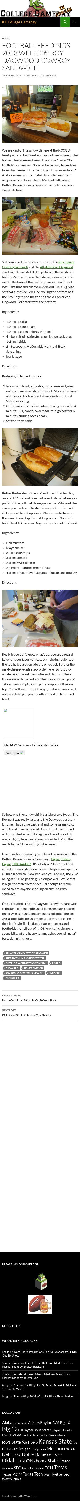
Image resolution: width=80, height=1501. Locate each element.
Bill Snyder (25, 1430)
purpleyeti (31, 75)
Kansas (29, 1441)
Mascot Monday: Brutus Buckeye (23, 1366)
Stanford (40, 1468)
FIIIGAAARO (12, 968)
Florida (15, 1435)
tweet (46, 1474)
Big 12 (10, 1429)
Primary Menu (75, 22)
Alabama (10, 1422)
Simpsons (54, 973)
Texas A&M (12, 1473)
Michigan (22, 1448)
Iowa (62, 1435)
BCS (55, 1422)
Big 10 (65, 1422)
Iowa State (11, 1441)
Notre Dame (34, 1454)
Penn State (7, 1468)
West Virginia (11, 1479)
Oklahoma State (42, 1460)
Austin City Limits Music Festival (25, 958)
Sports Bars (28, 1468)
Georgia (54, 1435)
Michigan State (38, 1449)
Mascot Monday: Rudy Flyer (20, 1377)
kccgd (5, 1351)
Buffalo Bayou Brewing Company (26, 963)
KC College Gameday (19, 22)
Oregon (64, 1461)
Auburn (34, 1423)
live (75, 1442)
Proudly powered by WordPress (19, 1495)
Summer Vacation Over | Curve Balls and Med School (35, 1363)
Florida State (30, 1435)
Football (43, 1435)
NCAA (70, 1449)
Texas (60, 1467)
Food (5, 38)
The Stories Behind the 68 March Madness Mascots (34, 1374)
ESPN (6, 1435)
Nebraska (11, 1454)
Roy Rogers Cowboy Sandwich (24, 973)
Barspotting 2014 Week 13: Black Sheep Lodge (43, 1396)
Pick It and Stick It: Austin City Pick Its (26, 1013)
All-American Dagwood (56, 267)
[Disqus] (40, 1082)
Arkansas (22, 1423)
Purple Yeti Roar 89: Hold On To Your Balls (29, 998)
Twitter (57, 1474)
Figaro (56, 963)
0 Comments (48, 75)
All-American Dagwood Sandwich (27, 953)
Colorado (65, 1430)
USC (66, 1474)
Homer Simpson (33, 968)
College (54, 1430)
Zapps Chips (12, 978)
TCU (49, 1467)
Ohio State (54, 1455)
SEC (17, 1467)
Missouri (56, 1448)
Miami (11, 1449)
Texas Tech (33, 1473)
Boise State (41, 1430)
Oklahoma (13, 1460)
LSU (5, 1449)
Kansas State (55, 1441)
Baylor (46, 1422)
